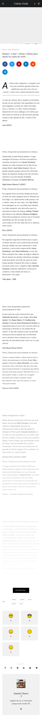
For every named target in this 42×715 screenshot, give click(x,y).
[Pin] (19, 64)
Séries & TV (15, 49)
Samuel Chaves (21, 693)
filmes (22, 599)
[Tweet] (12, 64)
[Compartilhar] (5, 64)
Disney (14, 599)
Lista (9, 49)
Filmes (4, 49)
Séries (14, 603)
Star (21, 603)
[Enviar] (33, 64)
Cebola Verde (21, 3)
